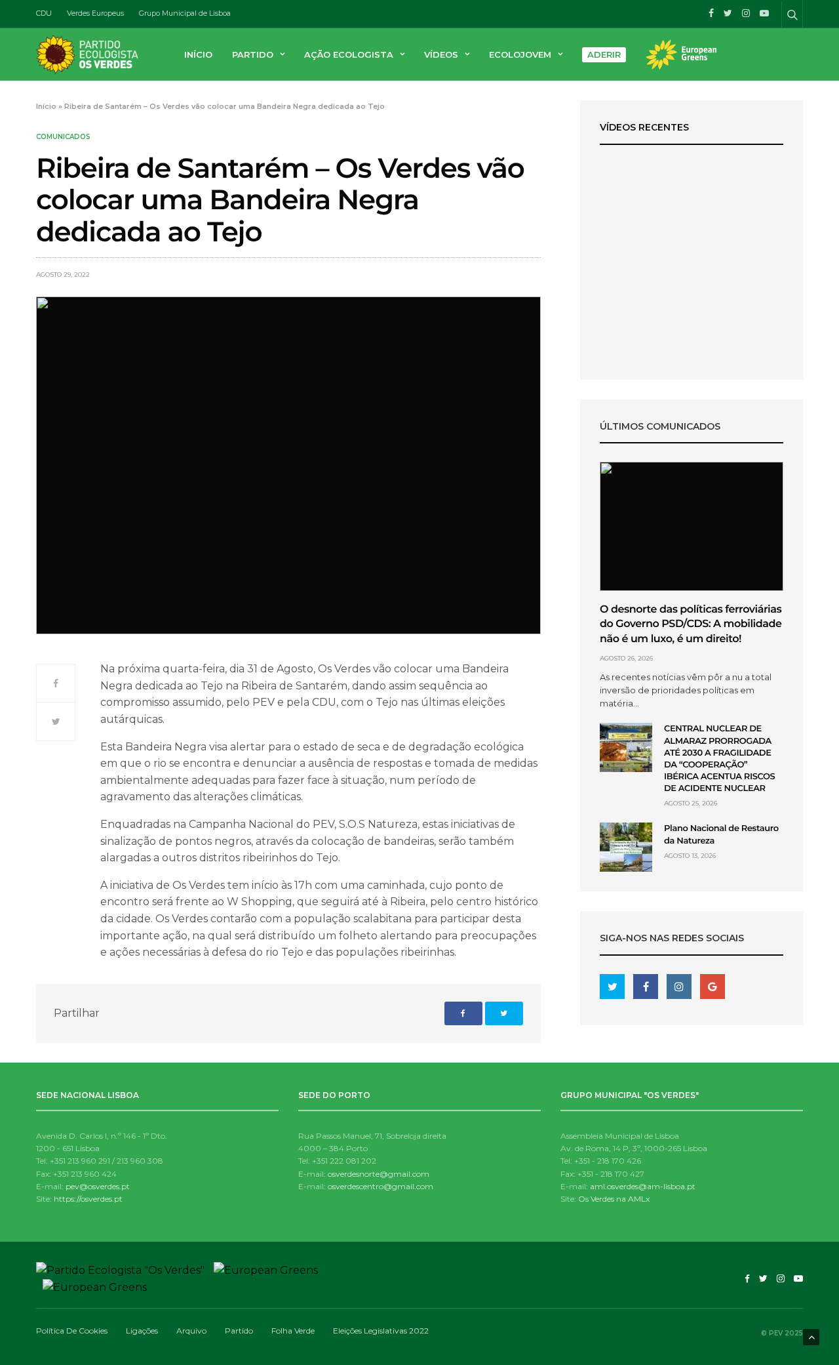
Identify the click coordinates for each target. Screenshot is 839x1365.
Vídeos (441, 54)
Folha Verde (293, 1330)
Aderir (604, 54)
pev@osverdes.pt (98, 1186)
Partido (252, 54)
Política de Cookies (71, 1330)
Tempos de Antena (691, 311)
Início (198, 54)
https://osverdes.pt (88, 1199)
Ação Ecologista (348, 54)
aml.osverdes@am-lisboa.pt (642, 1186)
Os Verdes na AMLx (614, 1199)
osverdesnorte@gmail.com (378, 1174)
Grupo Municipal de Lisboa (185, 13)
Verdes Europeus (95, 13)
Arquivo (191, 1330)
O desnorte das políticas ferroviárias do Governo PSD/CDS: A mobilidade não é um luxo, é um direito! (690, 624)
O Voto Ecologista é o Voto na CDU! (692, 327)
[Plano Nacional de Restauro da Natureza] (626, 847)
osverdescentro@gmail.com (380, 1186)
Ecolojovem (520, 54)
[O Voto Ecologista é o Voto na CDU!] (691, 228)
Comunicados (63, 137)
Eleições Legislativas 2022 (381, 1330)
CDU (44, 13)
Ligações (142, 1330)
